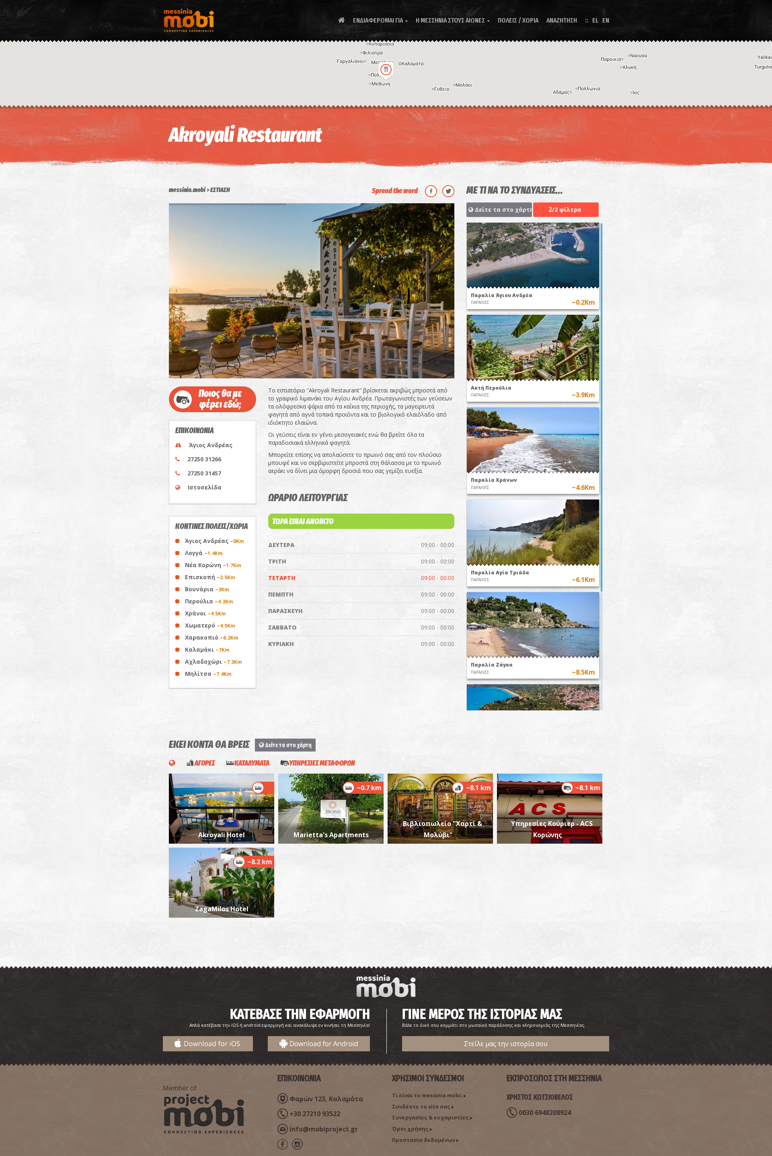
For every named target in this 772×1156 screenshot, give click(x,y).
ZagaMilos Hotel (221, 908)
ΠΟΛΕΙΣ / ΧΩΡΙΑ (518, 20)
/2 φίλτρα (564, 209)
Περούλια (209, 601)
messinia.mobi (187, 190)
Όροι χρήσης (410, 1128)
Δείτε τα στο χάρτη (502, 209)
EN (605, 20)
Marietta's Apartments (331, 834)
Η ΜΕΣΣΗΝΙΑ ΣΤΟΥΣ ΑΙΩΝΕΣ (453, 20)
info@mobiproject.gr (324, 1129)
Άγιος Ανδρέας (214, 541)
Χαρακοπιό (211, 637)
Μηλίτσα (208, 673)
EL (595, 20)
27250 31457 (204, 473)
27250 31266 (204, 459)
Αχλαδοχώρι (213, 661)
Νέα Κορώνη (213, 565)
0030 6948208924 (545, 1112)
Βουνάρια (207, 589)
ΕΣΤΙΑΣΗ (220, 190)
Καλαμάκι (207, 649)
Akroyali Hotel (221, 834)
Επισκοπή (210, 577)
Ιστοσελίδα (205, 487)
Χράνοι (205, 613)
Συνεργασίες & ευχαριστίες (430, 1117)
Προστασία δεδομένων (423, 1140)
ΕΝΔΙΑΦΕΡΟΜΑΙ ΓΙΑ (380, 20)
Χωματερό (210, 625)
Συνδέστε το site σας (421, 1106)
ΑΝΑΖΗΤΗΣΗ (561, 20)
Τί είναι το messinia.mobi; (427, 1095)
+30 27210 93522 (315, 1113)
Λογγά (204, 553)
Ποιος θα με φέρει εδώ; (220, 399)
